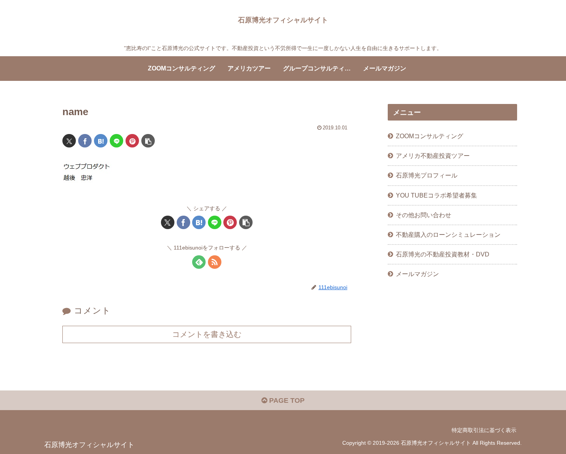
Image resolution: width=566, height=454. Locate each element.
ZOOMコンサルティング (429, 135)
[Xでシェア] (69, 140)
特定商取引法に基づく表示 (484, 430)
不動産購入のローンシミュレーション (448, 234)
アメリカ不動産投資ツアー (433, 155)
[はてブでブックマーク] (100, 140)
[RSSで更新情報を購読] (214, 262)
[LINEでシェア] (116, 140)
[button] (148, 140)
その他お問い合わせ (423, 214)
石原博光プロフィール (426, 175)
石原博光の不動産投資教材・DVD (442, 254)
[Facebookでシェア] (85, 140)
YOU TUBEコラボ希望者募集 (436, 195)
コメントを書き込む (206, 334)
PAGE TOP (286, 400)
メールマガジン (417, 273)
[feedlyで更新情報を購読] (199, 262)
